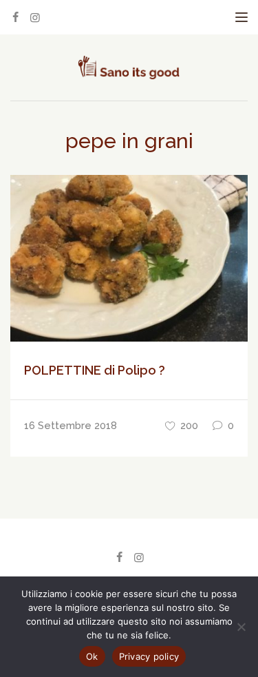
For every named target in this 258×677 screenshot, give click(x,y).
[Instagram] (35, 17)
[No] (241, 627)
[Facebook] (15, 17)
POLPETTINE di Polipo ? (94, 370)
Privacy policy (149, 656)
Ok (92, 656)
